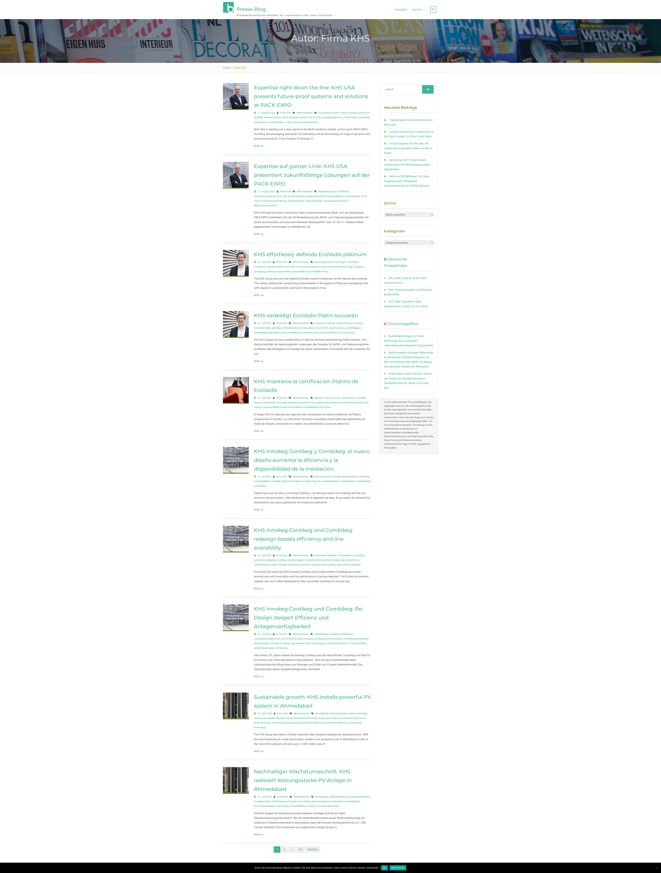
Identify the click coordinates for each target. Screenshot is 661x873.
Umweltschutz (310, 332)
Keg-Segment (347, 560)
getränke (276, 328)
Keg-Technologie (314, 643)
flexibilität (344, 191)
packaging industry (294, 722)
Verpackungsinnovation (336, 201)
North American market (294, 117)
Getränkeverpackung (265, 196)
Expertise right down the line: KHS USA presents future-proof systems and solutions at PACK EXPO (311, 96)
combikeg (364, 476)
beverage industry (338, 713)
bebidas (318, 397)
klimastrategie (319, 801)
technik (312, 806)
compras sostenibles (265, 402)
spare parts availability (349, 564)
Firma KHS (285, 112)
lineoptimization (272, 117)
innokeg (306, 481)
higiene (297, 481)
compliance (260, 266)
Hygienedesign (262, 643)
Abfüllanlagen (321, 634)
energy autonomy (327, 718)
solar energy (354, 722)
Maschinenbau (305, 112)
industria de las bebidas (350, 402)
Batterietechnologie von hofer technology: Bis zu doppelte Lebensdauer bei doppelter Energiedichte (408, 340)
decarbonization (276, 266)
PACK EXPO (314, 117)
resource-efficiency (337, 722)
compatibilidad (262, 481)
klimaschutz (308, 328)
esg (350, 266)
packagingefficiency (332, 117)
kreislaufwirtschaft (315, 196)
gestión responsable (326, 402)
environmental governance (351, 718)
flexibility (258, 117)
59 (300, 849)
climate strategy (276, 718)
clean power (260, 718)
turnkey (288, 122)
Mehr (257, 146)
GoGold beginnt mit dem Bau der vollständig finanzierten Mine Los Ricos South (408, 148)
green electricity (262, 722)
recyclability (364, 117)
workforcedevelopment (305, 122)
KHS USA (282, 196)
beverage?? (341, 262)
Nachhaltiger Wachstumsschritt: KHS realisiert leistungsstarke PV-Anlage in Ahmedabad (303, 780)
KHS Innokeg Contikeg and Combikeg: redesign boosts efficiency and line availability (303, 539)
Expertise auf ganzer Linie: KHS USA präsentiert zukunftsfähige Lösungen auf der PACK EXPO (312, 175)
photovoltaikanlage (264, 806)
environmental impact (307, 266)
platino (257, 407)
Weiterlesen (398, 867)
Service (417, 9)
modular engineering (289, 564)
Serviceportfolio (313, 201)
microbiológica (348, 481)
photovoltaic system (316, 722)
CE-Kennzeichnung (292, 638)
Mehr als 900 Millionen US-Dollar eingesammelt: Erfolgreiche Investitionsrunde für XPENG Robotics (407, 181)
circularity (353, 262)
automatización (322, 476)
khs (366, 402)
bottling (352, 112)
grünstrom (297, 801)
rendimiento (260, 486)
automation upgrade (325, 555)
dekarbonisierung (338, 796)
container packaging (265, 560)
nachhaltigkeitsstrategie (267, 332)
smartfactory (261, 122)
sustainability (276, 122)
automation (324, 112)
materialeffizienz (335, 196)
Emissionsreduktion (359, 796)
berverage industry (324, 262)
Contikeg (275, 481)
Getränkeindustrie (291, 328)
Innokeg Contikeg (280, 643)
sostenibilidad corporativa (317, 407)
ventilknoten (281, 648)
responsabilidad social (274, 407)
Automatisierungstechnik (267, 638)
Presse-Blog (251, 9)
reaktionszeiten (296, 201)
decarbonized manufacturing (301, 718)
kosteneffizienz (296, 196)
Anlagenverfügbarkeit (341, 634)
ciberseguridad (350, 476)
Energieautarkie (262, 801)
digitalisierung (325, 191)
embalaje (292, 402)
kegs (314, 481)
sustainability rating (317, 271)
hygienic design (295, 560)
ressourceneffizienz (291, 332)
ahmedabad (321, 713)
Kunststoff (322, 328)
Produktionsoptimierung (274, 201)
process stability (327, 564)
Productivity (350, 117)
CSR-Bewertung (344, 323)
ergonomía (287, 481)
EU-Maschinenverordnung (328, 638)
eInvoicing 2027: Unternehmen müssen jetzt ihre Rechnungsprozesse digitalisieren (407, 164)
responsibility (284, 271)
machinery (358, 266)
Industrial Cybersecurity (317, 560)
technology (260, 727)
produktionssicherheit (335, 643)
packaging (259, 271)
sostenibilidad (294, 407)
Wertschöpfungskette (265, 205)
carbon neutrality (358, 713)
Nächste (313, 849)
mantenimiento (331, 481)
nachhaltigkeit (352, 196)
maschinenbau (337, 328)
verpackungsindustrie (328, 806)
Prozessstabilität (357, 643)
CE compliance (345, 555)
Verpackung (348, 332)
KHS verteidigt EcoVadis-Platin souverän (306, 315)
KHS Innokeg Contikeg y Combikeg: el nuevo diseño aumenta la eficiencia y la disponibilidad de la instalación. (312, 460)
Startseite (401, 9)
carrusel (336, 476)
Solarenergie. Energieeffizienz (291, 806)
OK (384, 867)
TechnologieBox (402, 323)
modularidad (363, 481)
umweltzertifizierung (330, 332)
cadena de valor (332, 397)
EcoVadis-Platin (262, 328)
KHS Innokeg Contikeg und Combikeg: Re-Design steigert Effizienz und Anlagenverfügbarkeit (309, 618)
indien (307, 801)
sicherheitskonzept (264, 648)
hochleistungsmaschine (355, 638)
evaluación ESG (306, 402)
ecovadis (290, 266)
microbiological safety (265, 564)
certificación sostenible (354, 397)
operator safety (309, 564)
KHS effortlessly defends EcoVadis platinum (310, 254)
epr (336, 191)
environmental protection (333, 266)
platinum (271, 271)
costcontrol (363, 112)
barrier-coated (339, 112)
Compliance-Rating (324, 323)
